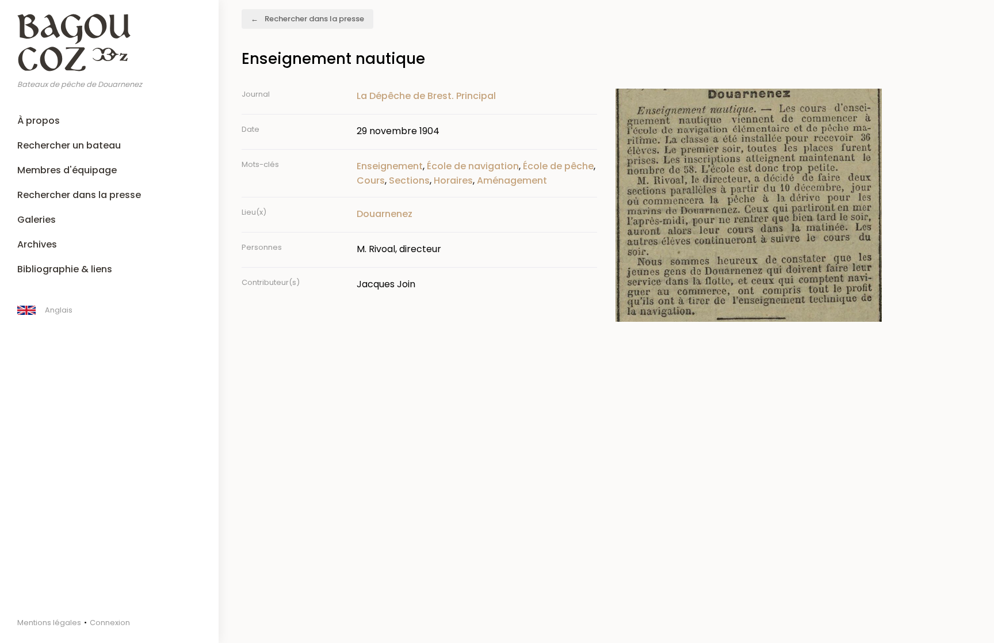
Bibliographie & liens (64, 269)
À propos (38, 120)
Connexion (110, 622)
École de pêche (558, 166)
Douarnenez (384, 213)
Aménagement (512, 180)
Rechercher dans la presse (79, 194)
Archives (37, 244)
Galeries (36, 219)
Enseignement (390, 166)
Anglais (58, 310)
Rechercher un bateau (69, 145)
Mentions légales (49, 622)
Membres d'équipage (67, 170)
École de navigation (473, 166)
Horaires (453, 180)
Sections (409, 180)
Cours (371, 180)
